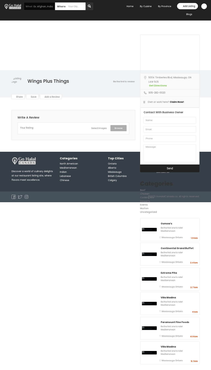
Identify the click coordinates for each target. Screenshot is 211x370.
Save (33, 96)
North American (69, 163)
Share (19, 96)
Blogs (189, 14)
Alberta (112, 167)
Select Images (99, 128)
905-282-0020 (157, 92)
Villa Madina (168, 297)
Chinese (64, 180)
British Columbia (117, 176)
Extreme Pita (169, 273)
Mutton (144, 208)
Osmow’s (166, 223)
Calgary (112, 180)
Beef (142, 190)
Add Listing (189, 6)
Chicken (145, 193)
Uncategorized (148, 212)
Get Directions (158, 85)
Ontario (179, 237)
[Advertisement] (105, 45)
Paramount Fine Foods (175, 322)
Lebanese (65, 176)
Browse (118, 128)
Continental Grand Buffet (177, 248)
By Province (164, 6)
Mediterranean (168, 231)
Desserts (145, 201)
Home (130, 6)
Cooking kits (147, 197)
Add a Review (52, 96)
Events (144, 204)
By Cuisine (146, 6)
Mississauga (168, 237)
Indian (63, 172)
